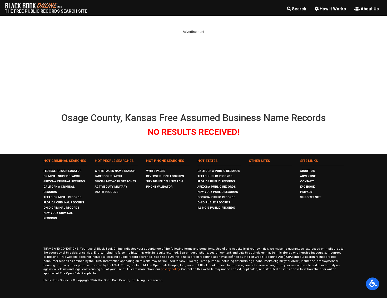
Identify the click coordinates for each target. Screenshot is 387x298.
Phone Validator (159, 186)
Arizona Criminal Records (64, 181)
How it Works (333, 8)
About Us (370, 8)
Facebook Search (108, 176)
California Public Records (218, 171)
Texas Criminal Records (62, 197)
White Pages (155, 171)
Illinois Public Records (216, 207)
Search (299, 8)
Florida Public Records (216, 181)
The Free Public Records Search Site (46, 11)
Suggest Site (310, 197)
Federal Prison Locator (62, 171)
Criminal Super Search (61, 176)
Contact (307, 181)
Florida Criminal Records (63, 202)
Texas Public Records (214, 176)
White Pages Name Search (115, 171)
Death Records (106, 192)
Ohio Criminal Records (61, 207)
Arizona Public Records (216, 186)
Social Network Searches (115, 181)
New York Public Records (217, 192)
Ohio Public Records (213, 202)
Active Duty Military (111, 186)
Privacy (306, 192)
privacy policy (170, 269)
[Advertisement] (193, 71)
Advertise (308, 176)
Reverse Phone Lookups (165, 176)
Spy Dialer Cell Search (164, 181)
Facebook (307, 186)
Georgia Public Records (216, 197)
